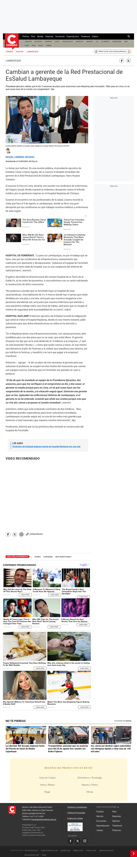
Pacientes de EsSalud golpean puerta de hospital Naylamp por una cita (46, 446)
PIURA (27, 45)
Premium (116, 830)
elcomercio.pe (31, 850)
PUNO (34, 45)
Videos (95, 36)
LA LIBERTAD (105, 41)
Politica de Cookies (75, 818)
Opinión (116, 821)
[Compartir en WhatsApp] (21, 534)
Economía (60, 36)
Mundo (40, 36)
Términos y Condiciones (77, 807)
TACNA (40, 45)
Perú (33, 36)
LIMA (126, 41)
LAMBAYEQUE (116, 41)
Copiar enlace (36, 534)
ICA (97, 41)
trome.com (91, 850)
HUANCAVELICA (67, 41)
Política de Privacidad (76, 813)
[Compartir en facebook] (121, 60)
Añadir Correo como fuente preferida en (112, 51)
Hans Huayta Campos (63, 557)
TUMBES (49, 45)
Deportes (49, 36)
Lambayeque (13, 60)
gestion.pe (65, 850)
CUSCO (57, 41)
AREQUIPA (28, 41)
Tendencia (85, 36)
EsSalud (38, 557)
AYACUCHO (38, 41)
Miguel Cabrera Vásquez (20, 157)
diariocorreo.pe (106, 850)
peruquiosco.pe (32, 855)
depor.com (78, 850)
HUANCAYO (79, 41)
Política (25, 36)
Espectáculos (73, 36)
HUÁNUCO (89, 41)
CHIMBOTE (48, 41)
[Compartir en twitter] (128, 60)
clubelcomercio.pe (49, 850)
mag (44, 855)
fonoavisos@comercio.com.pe (43, 819)
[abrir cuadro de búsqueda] (128, 36)
